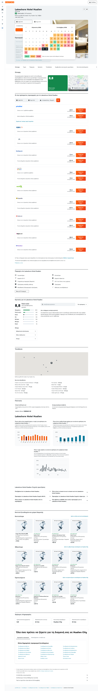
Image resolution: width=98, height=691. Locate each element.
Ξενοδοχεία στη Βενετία (46, 650)
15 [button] (43, 42)
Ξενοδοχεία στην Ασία (32, 687)
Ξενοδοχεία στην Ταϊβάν (44, 687)
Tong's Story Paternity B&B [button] (21, 533)
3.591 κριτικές (28, 13)
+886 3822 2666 (19, 17)
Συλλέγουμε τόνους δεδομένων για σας (27, 677)
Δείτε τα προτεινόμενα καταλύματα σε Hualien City (75, 577)
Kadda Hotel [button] (37, 535)
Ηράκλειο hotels (22, 656)
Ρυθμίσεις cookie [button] (19, 263)
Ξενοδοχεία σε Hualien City (56, 687)
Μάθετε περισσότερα (68, 258)
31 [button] (26, 52)
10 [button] (26, 42)
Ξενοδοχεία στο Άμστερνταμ (47, 654)
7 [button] (39, 38)
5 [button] (68, 35)
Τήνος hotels (66, 656)
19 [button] (32, 45)
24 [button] (26, 49)
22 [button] (43, 45)
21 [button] (39, 45)
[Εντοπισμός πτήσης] (2, 19)
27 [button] (36, 49)
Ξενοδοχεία (24, 687)
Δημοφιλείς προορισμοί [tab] (23, 637)
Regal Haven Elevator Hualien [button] (22, 565)
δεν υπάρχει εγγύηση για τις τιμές (46, 670)
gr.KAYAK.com (17, 687)
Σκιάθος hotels (44, 658)
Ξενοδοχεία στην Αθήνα (23, 648)
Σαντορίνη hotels (67, 658)
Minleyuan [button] (72, 565)
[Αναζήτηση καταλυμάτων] (2, 9)
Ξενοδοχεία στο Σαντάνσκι (24, 652)
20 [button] (36, 45)
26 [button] (33, 49)
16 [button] (46, 42)
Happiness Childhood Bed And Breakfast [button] (41, 597)
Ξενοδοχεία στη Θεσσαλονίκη (70, 646)
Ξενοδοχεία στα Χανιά (46, 648)
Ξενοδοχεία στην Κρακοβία (69, 652)
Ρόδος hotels (43, 656)
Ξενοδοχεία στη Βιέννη (23, 646)
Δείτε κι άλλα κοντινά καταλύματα (79, 516)
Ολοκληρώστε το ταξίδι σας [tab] (38, 637)
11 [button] (29, 42)
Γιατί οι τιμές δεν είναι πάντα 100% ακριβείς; (28, 680)
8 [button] (43, 38)
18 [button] (29, 45)
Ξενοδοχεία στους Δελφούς (47, 652)
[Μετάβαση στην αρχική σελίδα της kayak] (9, 2)
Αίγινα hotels (21, 658)
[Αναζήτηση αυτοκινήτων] (2, 12)
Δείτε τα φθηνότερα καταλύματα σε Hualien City (76, 547)
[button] (2, 2)
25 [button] (29, 49)
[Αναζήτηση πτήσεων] (2, 6)
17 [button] (25, 45)
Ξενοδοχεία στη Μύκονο (24, 654)
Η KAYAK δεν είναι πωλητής (23, 675)
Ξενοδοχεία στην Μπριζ (23, 650)
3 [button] (61, 35)
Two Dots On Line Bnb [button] (39, 565)
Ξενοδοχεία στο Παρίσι (68, 654)
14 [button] (39, 42)
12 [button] (32, 42)
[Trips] (2, 23)
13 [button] (36, 42)
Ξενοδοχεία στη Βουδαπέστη (70, 650)
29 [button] (43, 49)
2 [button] (46, 35)
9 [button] (46, 38)
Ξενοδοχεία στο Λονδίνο (68, 648)
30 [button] (46, 49)
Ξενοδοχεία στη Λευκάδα (47, 646)
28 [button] (39, 49)
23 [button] (46, 45)
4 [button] (29, 38)
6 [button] (36, 38)
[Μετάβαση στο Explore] (2, 16)
